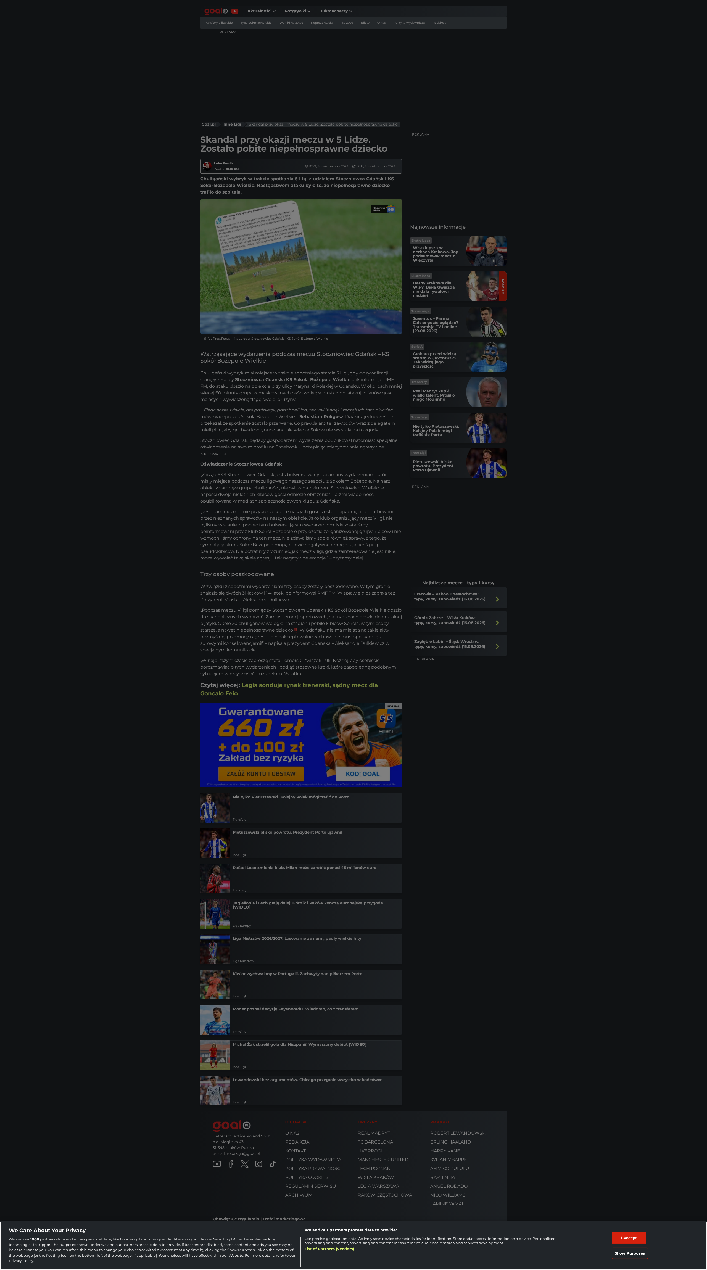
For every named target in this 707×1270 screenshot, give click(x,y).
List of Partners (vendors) (329, 1249)
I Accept (629, 1237)
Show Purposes (630, 1253)
